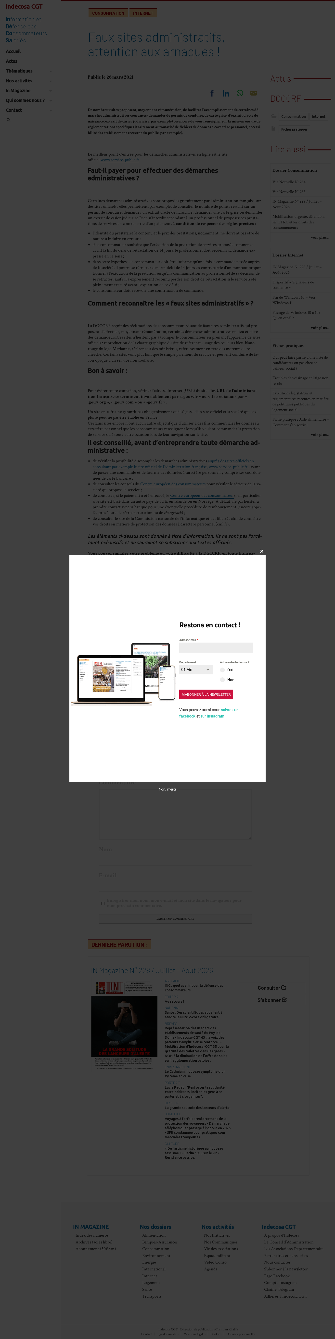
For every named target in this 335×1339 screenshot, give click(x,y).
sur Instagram (212, 716)
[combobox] (196, 669)
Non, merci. (168, 789)
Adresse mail (188, 640)
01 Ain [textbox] (186, 669)
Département (187, 662)
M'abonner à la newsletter (206, 694)
